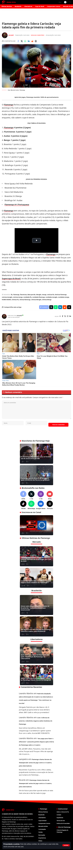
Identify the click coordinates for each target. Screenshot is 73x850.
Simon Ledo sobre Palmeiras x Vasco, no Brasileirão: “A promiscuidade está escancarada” (35, 608)
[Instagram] (68, 316)
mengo (44, 294)
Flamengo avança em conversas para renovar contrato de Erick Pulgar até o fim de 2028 (36, 559)
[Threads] (49, 505)
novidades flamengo (38, 297)
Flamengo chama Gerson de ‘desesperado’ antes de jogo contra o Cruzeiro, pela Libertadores (35, 762)
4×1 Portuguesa (21, 204)
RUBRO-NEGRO (6, 299)
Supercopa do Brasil (11, 278)
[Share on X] (21, 41)
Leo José (11, 35)
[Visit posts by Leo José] (5, 35)
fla (11, 294)
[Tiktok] (23, 505)
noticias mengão (7, 297)
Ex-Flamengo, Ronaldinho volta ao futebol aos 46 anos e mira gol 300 (36, 458)
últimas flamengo (25, 299)
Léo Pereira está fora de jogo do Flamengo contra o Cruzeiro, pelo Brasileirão (36, 630)
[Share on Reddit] (32, 41)
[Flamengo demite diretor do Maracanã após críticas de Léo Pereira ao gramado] (36, 475)
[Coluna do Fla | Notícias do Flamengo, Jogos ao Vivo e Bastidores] (9, 2)
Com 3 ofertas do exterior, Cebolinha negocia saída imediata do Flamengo (34, 582)
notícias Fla (50, 294)
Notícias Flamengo (61, 294)
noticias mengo (18, 297)
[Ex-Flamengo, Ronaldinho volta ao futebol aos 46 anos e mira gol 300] (36, 454)
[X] (65, 316)
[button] (66, 845)
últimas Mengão (36, 299)
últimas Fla (15, 299)
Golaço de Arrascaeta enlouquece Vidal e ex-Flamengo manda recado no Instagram (36, 679)
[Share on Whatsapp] (25, 41)
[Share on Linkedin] (28, 41)
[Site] (60, 316)
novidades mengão (51, 297)
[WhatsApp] (31, 505)
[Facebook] (62, 316)
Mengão (38, 294)
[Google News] (40, 505)
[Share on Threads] (35, 41)
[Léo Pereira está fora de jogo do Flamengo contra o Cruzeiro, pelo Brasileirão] (36, 626)
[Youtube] (49, 495)
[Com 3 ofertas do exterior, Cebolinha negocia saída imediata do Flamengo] (36, 578)
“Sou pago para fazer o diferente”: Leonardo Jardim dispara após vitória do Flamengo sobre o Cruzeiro (36, 742)
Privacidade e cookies (11, 844)
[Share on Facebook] (18, 41)
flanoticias (23, 294)
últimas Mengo (46, 299)
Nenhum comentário (37, 35)
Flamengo (8, 104)
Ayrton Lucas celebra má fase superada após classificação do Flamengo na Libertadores (35, 656)
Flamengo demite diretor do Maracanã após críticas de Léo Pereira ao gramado (35, 479)
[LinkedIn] (70, 316)
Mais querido (31, 294)
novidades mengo (63, 297)
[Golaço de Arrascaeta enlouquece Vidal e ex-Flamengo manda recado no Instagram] (36, 675)
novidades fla (27, 297)
